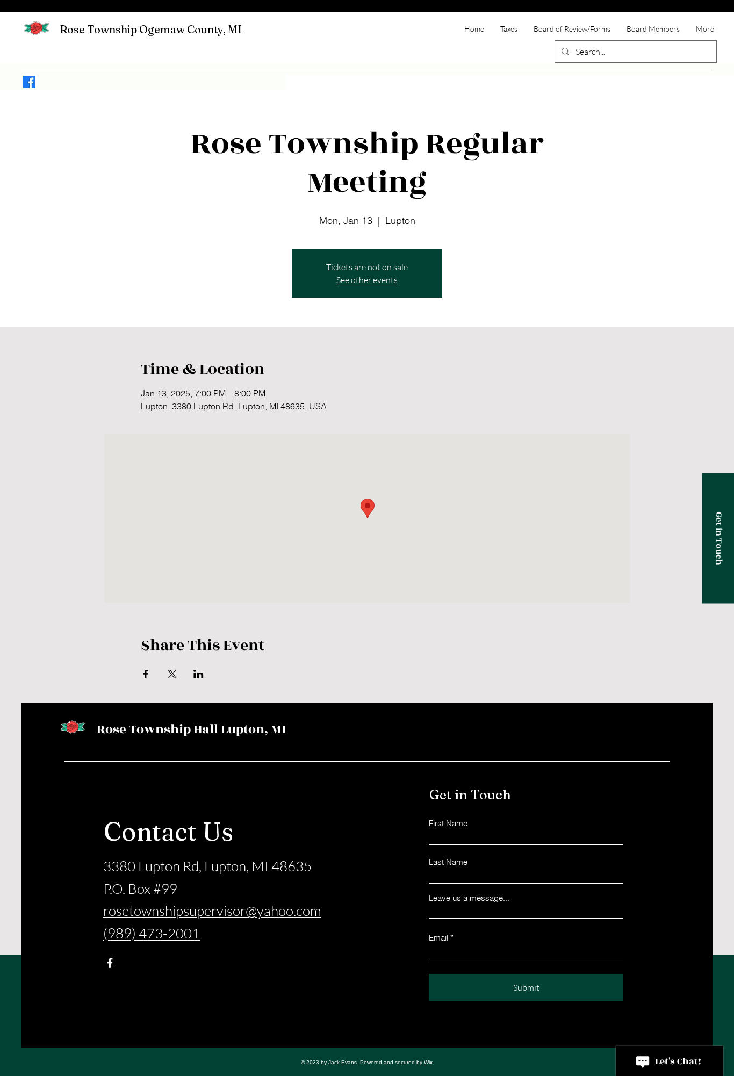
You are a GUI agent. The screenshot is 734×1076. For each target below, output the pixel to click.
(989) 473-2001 (151, 933)
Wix (428, 1062)
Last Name (448, 862)
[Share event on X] (172, 674)
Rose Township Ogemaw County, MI (151, 29)
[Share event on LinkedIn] (198, 674)
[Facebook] (29, 82)
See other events (367, 280)
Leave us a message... (469, 898)
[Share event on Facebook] (146, 674)
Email (438, 938)
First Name (448, 823)
